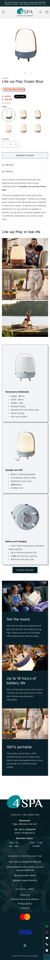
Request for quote (25, 155)
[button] (3, 12)
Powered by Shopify (30, 956)
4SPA (20, 956)
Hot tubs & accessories (25, 862)
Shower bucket (25, 875)
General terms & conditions (25, 899)
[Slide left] (19, 73)
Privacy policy (25, 904)
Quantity (5, 139)
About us (25, 895)
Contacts (25, 908)
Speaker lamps (25, 880)
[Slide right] (31, 73)
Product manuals (25, 570)
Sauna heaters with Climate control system (25, 869)
